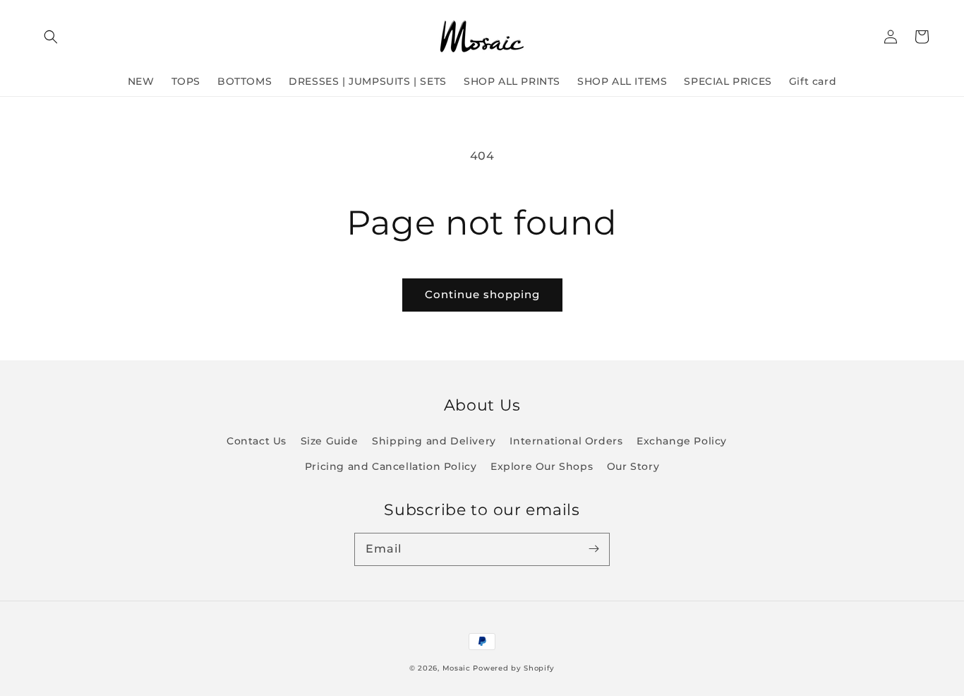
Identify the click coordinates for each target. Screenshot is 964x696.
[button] (50, 36)
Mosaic (456, 668)
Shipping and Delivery (434, 441)
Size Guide (330, 441)
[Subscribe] (593, 549)
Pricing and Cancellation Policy (391, 466)
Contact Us (257, 441)
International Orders (566, 441)
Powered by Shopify (514, 668)
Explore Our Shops (541, 466)
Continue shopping (482, 294)
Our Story (633, 466)
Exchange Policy (682, 441)
